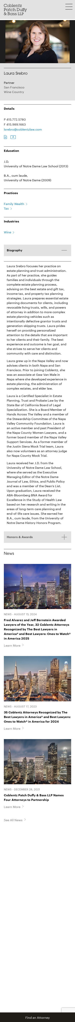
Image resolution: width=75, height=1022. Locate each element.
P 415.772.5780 (15, 119)
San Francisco (14, 86)
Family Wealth (14, 203)
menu (69, 7)
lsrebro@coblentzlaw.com (23, 129)
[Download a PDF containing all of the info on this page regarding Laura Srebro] (5, 137)
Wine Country (14, 91)
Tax (6, 208)
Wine (7, 231)
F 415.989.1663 (15, 124)
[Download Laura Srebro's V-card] (13, 137)
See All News (13, 819)
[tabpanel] (37, 388)
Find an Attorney (37, 1017)
